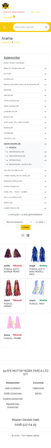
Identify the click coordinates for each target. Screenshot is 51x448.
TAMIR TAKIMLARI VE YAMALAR (17, 176)
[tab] (23, 235)
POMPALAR (8, 79)
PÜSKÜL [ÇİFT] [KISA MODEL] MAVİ (36, 271)
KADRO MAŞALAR (11, 186)
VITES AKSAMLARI (11, 101)
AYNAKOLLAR (9, 138)
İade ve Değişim (13, 388)
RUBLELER (8, 128)
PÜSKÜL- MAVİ (36, 303)
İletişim (38, 393)
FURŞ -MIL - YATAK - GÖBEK (15, 192)
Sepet (9, 17)
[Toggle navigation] (4, 27)
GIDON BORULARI (16, 152)
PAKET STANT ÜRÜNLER (14, 63)
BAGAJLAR (8, 117)
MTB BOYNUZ (15, 160)
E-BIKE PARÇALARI (11, 208)
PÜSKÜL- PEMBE (12, 338)
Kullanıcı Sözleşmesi (13, 398)
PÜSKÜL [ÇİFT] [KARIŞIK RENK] (11, 270)
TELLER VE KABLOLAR (13, 170)
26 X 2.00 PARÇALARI (12, 197)
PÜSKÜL (13, 147)
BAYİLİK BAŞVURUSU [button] (14, 12)
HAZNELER (8, 133)
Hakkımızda (38, 388)
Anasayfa (6, 42)
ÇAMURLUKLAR (10, 111)
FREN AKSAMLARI (11, 106)
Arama (17, 42)
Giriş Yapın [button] (35, 12)
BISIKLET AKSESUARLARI (14, 68)
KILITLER (7, 74)
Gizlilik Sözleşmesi (13, 393)
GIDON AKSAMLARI (12, 144)
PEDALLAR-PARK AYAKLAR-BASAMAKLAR (21, 84)
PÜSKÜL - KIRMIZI (9, 304)
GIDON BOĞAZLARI (17, 156)
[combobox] (19, 222)
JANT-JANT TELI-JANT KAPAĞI (16, 122)
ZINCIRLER (8, 95)
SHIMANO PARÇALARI (13, 181)
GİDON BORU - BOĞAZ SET (20, 164)
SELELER (7, 90)
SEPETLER (8, 203)
